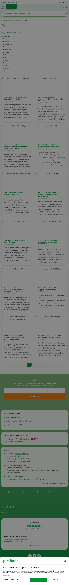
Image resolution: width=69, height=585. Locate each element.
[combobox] (65, 561)
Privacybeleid (6, 575)
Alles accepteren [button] (39, 580)
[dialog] (34, 571)
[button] (11, 580)
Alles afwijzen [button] (57, 580)
